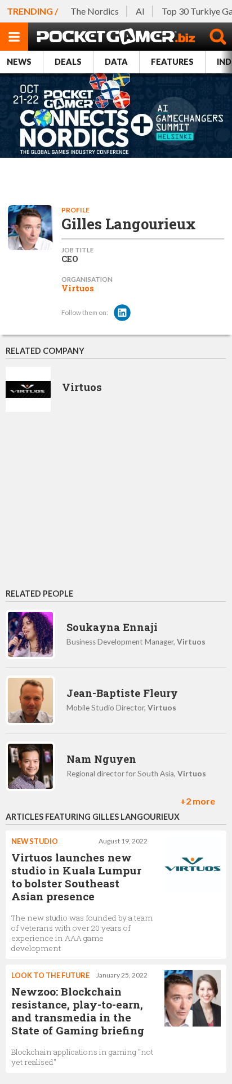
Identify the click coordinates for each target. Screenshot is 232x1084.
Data (116, 61)
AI (140, 11)
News (19, 61)
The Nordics (94, 11)
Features (172, 61)
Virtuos (77, 288)
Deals (68, 61)
